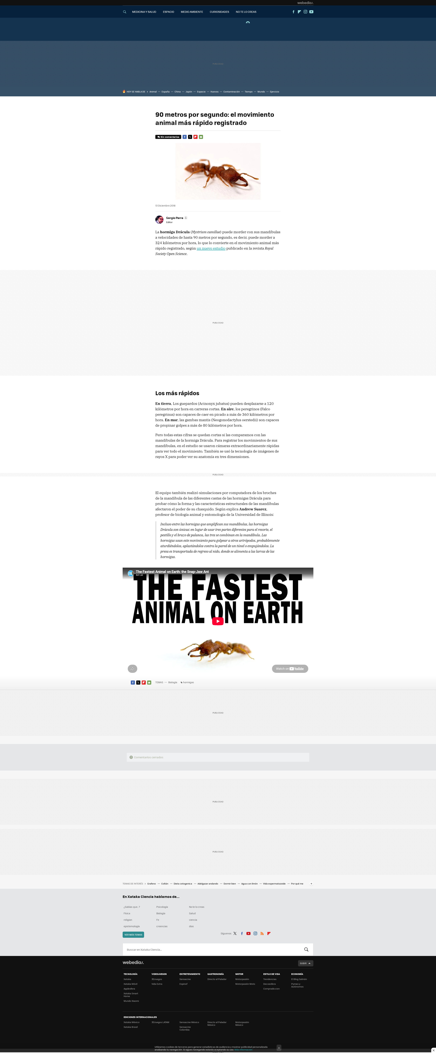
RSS (262, 933)
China (178, 91)
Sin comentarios (170, 136)
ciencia (193, 919)
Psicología (162, 906)
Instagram (305, 12)
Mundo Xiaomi (131, 1000)
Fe (157, 919)
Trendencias (269, 979)
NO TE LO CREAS (246, 12)
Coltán (165, 883)
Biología (172, 682)
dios (191, 926)
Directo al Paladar (217, 979)
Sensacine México (189, 1022)
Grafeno (151, 883)
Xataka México (131, 1022)
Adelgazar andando (208, 883)
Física (127, 913)
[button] (176, 218)
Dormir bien (230, 883)
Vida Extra (157, 983)
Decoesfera (269, 983)
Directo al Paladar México (217, 1023)
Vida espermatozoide (274, 883)
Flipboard (299, 12)
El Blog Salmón (299, 979)
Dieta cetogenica (183, 883)
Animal (153, 91)
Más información (243, 1049)
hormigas (188, 682)
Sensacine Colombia (185, 1028)
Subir (303, 963)
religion (128, 919)
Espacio (201, 91)
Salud (192, 913)
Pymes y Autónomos (297, 985)
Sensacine (185, 979)
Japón (189, 91)
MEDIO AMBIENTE (192, 12)
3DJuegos (157, 979)
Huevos (215, 91)
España (166, 91)
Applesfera (129, 988)
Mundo (261, 91)
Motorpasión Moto (245, 983)
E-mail (201, 137)
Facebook (293, 12)
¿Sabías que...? (132, 906)
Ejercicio (274, 91)
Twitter (190, 137)
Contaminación (231, 91)
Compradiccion (271, 988)
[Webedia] (305, 3)
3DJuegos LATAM (160, 1022)
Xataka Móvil (130, 983)
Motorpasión (242, 979)
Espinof (183, 983)
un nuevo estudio (211, 248)
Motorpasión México (242, 1023)
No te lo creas (196, 906)
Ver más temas (133, 934)
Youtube (311, 12)
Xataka (127, 979)
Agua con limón (249, 883)
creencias (162, 926)
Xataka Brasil (131, 1026)
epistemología (132, 926)
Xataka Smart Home (131, 995)
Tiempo (249, 91)
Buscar (306, 949)
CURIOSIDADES (219, 12)
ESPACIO (168, 12)
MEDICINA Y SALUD (144, 12)
